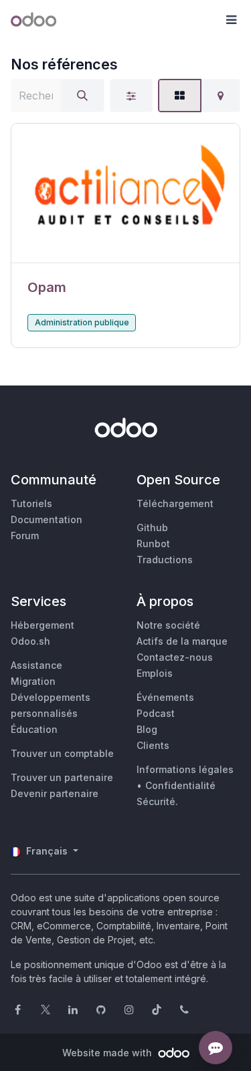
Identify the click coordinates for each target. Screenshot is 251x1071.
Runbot (153, 543)
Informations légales (185, 769)
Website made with (108, 1052)
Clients (153, 745)
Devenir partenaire (54, 793)
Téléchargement (175, 503)
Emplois (155, 673)
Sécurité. (157, 801)
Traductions (165, 559)
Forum (25, 535)
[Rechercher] (82, 95)
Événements (165, 697)
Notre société (168, 625)
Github (152, 527)
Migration (33, 681)
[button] (231, 20)
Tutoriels (31, 503)
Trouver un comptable (62, 753)
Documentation (46, 519)
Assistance (36, 665)
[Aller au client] (125, 193)
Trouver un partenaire (62, 777)
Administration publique (82, 322)
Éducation (34, 729)
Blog (147, 729)
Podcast (156, 713)
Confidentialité (180, 785)
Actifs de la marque (182, 641)
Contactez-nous (175, 657)
